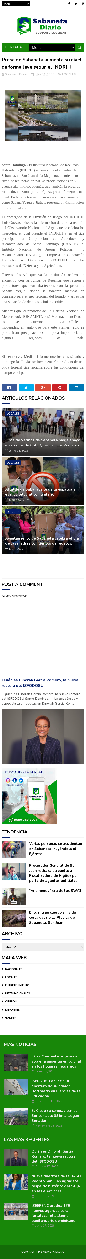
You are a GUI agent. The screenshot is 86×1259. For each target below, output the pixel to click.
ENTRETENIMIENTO (17, 985)
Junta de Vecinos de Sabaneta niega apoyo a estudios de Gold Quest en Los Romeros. (42, 443)
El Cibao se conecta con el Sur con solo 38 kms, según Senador (55, 1115)
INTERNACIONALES (17, 993)
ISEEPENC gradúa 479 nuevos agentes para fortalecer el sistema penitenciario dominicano (53, 1213)
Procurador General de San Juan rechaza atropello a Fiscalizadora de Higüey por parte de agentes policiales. (54, 873)
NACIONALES (13, 969)
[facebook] (69, 4)
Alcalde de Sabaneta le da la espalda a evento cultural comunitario (40, 492)
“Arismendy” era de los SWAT (55, 890)
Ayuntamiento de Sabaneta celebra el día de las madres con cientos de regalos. (42, 541)
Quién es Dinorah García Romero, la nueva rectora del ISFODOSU (40, 682)
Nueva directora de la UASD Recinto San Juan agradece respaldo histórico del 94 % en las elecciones (56, 1184)
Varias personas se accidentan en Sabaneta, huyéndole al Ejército (55, 848)
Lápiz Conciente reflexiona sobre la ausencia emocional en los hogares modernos (56, 1061)
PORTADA (13, 47)
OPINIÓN (11, 1001)
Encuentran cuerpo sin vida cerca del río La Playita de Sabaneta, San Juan (52, 917)
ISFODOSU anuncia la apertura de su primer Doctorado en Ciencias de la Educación (56, 1088)
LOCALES (69, 74)
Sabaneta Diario (52, 1251)
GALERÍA (10, 1018)
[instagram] (83, 4)
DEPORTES (12, 1009)
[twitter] (76, 4)
